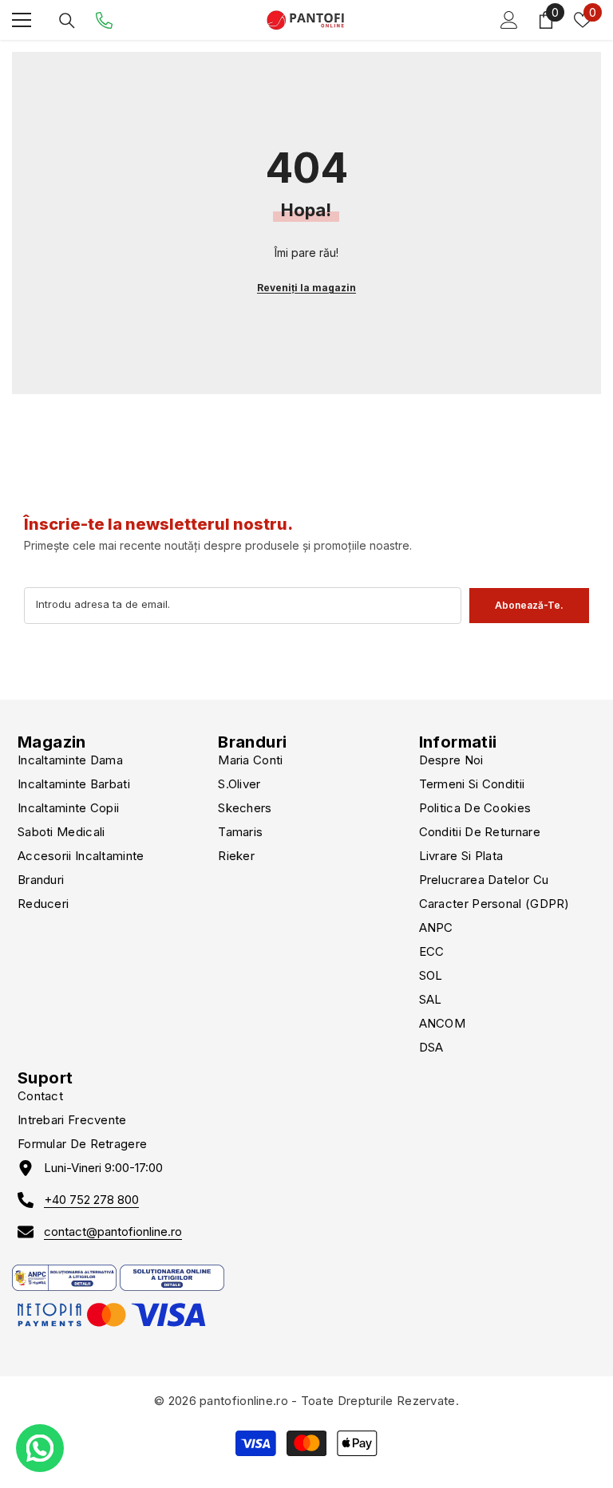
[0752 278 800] (104, 20)
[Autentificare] (509, 20)
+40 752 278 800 (91, 1199)
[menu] (21, 20)
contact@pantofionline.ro (113, 1231)
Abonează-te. (529, 605)
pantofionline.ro (244, 1400)
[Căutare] (67, 20)
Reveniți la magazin (306, 288)
